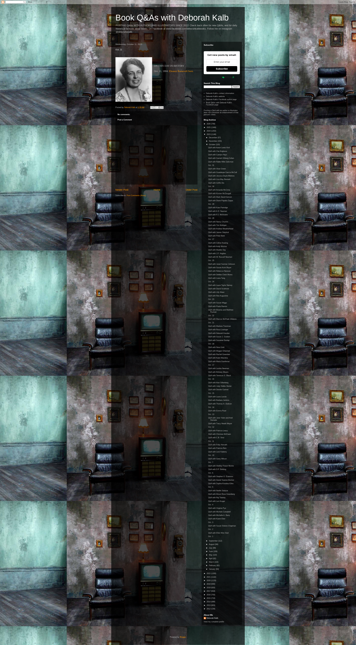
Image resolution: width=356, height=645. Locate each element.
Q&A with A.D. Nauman (217, 211)
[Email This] (151, 107)
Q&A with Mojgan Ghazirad (219, 351)
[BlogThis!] (154, 107)
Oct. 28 (211, 218)
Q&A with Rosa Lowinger (218, 330)
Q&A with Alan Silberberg (218, 383)
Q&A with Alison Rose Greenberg (221, 494)
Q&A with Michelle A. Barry (219, 515)
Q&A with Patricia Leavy (218, 431)
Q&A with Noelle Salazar (218, 491)
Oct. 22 (211, 315)
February (213, 565)
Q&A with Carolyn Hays (217, 155)
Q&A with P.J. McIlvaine (218, 215)
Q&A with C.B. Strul (216, 438)
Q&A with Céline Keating (218, 243)
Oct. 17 (211, 365)
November (213, 141)
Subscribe (222, 68)
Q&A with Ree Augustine (218, 296)
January (212, 569)
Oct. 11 (211, 441)
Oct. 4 (210, 505)
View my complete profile (214, 622)
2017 (209, 591)
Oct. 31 (211, 165)
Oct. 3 (210, 522)
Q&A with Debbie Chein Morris (220, 275)
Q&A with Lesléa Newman (218, 368)
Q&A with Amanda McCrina (219, 190)
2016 (209, 595)
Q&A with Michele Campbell (219, 512)
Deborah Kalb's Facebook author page (221, 99)
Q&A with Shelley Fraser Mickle (221, 466)
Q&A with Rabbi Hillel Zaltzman (220, 162)
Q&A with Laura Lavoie (217, 397)
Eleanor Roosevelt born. (181, 71)
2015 (209, 598)
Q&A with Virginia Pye (217, 508)
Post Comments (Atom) (136, 195)
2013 (209, 605)
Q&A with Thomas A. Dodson (220, 404)
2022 (209, 573)
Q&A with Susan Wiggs (217, 303)
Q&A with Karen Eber (216, 519)
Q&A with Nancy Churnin (218, 222)
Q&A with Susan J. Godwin (219, 337)
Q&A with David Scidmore (218, 289)
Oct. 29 (211, 204)
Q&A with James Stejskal (218, 232)
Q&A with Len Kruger (216, 501)
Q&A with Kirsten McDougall (219, 193)
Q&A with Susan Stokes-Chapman (222, 526)
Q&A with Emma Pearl (217, 411)
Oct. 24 (211, 282)
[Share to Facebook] (159, 107)
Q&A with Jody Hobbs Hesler (220, 386)
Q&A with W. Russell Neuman (220, 257)
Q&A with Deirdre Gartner (218, 390)
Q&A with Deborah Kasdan (219, 333)
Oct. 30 (211, 186)
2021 (209, 577)
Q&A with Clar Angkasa (217, 151)
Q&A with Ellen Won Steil (218, 533)
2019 (209, 584)
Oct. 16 (211, 379)
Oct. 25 (211, 260)
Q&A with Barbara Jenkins (218, 400)
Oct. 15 (211, 393)
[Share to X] (156, 107)
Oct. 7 (210, 462)
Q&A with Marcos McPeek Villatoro (222, 319)
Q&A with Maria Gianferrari (219, 361)
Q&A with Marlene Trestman (219, 326)
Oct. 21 (211, 323)
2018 (209, 588)
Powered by (215, 77)
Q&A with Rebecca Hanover (219, 271)
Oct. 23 (211, 299)
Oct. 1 (210, 536)
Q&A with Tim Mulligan (217, 225)
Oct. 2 (210, 529)
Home (157, 189)
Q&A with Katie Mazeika (218, 358)
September (213, 541)
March (211, 562)
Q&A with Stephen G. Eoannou (220, 476)
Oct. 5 (210, 487)
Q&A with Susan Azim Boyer (219, 267)
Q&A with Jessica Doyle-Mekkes (221, 176)
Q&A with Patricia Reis (217, 448)
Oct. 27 (211, 239)
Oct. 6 (210, 473)
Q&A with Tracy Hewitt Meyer (220, 423)
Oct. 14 (211, 407)
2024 (209, 131)
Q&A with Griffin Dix (216, 183)
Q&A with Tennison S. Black (219, 375)
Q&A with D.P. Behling (217, 469)
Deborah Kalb (212, 618)
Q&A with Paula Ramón (217, 306)
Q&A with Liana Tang (216, 278)
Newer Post (121, 189)
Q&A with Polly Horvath (217, 445)
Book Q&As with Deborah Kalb (172, 17)
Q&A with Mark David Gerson (220, 197)
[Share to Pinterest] (162, 107)
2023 (209, 134)
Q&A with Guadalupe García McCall (222, 172)
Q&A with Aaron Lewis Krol (219, 148)
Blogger (183, 637)
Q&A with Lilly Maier (216, 292)
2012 (209, 609)
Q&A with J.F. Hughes (217, 253)
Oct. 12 (211, 427)
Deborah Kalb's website (215, 96)
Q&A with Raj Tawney (217, 498)
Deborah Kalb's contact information (220, 93)
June (211, 551)
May (211, 555)
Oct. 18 (211, 344)
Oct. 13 (211, 414)
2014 (209, 602)
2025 (209, 127)
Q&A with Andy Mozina (217, 246)
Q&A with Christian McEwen (219, 434)
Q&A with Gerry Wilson (217, 459)
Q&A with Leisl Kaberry (217, 452)
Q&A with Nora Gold (216, 347)
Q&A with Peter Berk (216, 236)
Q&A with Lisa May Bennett (219, 179)
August (212, 544)
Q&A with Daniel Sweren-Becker (221, 480)
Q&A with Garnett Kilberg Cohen (221, 158)
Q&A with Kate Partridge (218, 208)
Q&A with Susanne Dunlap (218, 340)
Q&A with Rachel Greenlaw (219, 354)
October (212, 144)
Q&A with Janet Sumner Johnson (221, 264)
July (211, 548)
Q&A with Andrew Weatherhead (220, 229)
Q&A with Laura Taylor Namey (220, 285)
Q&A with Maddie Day (217, 250)
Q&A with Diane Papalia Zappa (220, 201)
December (213, 138)
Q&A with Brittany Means (218, 372)
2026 (209, 124)
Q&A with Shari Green (217, 169)
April (211, 558)
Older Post (191, 189)
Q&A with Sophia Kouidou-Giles (221, 483)
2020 (209, 580)
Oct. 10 (211, 455)
